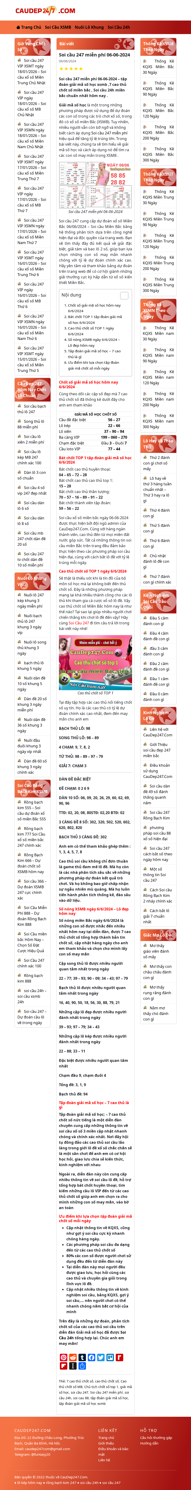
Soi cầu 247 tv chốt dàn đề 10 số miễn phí (30, 559)
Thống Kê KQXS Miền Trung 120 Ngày (158, 241)
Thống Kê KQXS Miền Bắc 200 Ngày (158, 132)
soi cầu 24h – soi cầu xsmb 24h (32, 996)
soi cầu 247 (79, 1392)
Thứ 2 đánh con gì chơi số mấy (156, 463)
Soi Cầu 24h (119, 27)
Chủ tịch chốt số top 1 (101, 1387)
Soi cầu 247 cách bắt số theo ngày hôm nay (157, 854)
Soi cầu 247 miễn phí (109, 133)
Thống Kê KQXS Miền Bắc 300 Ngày (158, 154)
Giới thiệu (106, 1443)
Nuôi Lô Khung (89, 27)
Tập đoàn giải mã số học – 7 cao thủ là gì (94, 354)
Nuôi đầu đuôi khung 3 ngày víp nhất (29, 746)
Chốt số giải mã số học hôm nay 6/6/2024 (94, 308)
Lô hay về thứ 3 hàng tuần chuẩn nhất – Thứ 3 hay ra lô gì (157, 489)
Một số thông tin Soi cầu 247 (154, 875)
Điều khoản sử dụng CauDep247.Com (157, 771)
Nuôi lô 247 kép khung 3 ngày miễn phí (30, 600)
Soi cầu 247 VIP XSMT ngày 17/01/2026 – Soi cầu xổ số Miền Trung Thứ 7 (31, 167)
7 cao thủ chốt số (80, 1381)
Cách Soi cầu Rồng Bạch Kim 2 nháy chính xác (157, 895)
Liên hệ (104, 1460)
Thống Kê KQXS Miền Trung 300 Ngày (158, 285)
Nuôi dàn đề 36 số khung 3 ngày (31, 725)
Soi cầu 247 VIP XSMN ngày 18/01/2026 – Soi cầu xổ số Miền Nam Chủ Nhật (31, 135)
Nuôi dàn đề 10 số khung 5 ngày (31, 683)
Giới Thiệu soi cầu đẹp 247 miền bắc (157, 750)
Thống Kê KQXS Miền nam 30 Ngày (158, 333)
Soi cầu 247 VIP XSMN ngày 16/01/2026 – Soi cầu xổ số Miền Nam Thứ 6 (31, 327)
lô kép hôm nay (29, 1482)
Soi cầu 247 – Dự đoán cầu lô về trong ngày (32, 1017)
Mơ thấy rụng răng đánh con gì (157, 993)
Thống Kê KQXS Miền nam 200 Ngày (158, 399)
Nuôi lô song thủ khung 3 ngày (31, 648)
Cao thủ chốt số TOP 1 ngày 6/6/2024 (91, 331)
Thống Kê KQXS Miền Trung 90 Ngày (158, 219)
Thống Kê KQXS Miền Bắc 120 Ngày (158, 110)
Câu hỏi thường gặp (156, 1437)
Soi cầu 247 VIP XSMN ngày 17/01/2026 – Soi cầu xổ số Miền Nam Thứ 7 (31, 231)
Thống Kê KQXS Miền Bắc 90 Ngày (158, 88)
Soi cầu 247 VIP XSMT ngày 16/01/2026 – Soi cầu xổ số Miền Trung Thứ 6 (31, 263)
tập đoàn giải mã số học (109, 1398)
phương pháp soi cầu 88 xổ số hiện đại (157, 833)
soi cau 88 (81, 1398)
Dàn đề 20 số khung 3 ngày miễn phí (32, 704)
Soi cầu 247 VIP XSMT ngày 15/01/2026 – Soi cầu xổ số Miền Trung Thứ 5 (31, 359)
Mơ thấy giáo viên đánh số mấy (156, 951)
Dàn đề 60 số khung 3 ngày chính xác (32, 767)
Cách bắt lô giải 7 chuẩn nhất (156, 916)
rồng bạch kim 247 (61, 1482)
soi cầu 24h (89, 1482)
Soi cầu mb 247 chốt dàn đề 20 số (31, 539)
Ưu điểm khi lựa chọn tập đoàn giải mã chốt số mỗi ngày (93, 365)
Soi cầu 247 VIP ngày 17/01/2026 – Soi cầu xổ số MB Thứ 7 (31, 199)
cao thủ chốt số (107, 1381)
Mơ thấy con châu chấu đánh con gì (157, 972)
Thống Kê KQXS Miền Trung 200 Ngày (158, 263)
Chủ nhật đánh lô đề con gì (156, 561)
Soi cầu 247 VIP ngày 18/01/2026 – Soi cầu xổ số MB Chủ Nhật (31, 103)
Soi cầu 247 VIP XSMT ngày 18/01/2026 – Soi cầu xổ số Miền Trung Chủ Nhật (31, 71)
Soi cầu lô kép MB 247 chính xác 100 (29, 457)
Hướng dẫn (149, 1443)
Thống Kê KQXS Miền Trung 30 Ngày (158, 197)
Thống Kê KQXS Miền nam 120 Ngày (158, 377)
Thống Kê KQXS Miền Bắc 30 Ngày (158, 67)
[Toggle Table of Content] (122, 296)
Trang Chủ (30, 27)
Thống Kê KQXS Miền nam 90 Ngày (158, 355)
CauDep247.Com (73, 1477)
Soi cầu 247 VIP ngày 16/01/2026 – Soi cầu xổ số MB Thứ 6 (31, 295)
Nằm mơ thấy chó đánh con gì (155, 1013)
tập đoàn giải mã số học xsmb (82, 1403)
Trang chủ (106, 1437)
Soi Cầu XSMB (58, 27)
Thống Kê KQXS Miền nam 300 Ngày (158, 421)
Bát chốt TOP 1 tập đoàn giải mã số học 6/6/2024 (95, 319)
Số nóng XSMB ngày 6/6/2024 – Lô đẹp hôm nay (94, 342)
